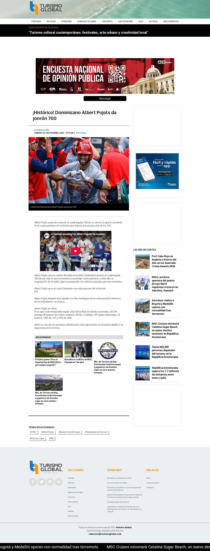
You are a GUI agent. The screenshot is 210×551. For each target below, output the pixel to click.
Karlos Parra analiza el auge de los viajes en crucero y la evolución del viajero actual (124, 496)
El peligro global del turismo (118, 502)
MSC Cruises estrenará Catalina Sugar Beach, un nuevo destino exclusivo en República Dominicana (165, 330)
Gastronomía (125, 21)
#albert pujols (47, 432)
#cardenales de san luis (96, 432)
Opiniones (66, 21)
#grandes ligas (37, 438)
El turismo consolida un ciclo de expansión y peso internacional (124, 489)
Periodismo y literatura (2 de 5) (119, 478)
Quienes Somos (152, 483)
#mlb (51, 438)
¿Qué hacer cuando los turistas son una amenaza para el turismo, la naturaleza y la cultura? (124, 509)
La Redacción (41, 130)
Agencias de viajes (87, 21)
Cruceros (107, 21)
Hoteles (153, 21)
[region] (128, 9)
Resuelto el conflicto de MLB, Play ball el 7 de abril (78, 360)
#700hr (33, 432)
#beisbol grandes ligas (69, 432)
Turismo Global (124, 527)
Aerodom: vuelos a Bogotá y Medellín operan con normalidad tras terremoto (163, 307)
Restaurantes (171, 21)
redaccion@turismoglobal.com (105, 533)
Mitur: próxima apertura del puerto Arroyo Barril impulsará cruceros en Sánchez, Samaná (165, 284)
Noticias (51, 21)
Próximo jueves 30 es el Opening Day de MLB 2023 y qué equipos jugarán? (48, 362)
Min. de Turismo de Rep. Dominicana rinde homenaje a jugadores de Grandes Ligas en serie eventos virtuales (107, 367)
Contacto (150, 488)
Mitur (148, 478)
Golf (140, 21)
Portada (36, 21)
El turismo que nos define (117, 483)
